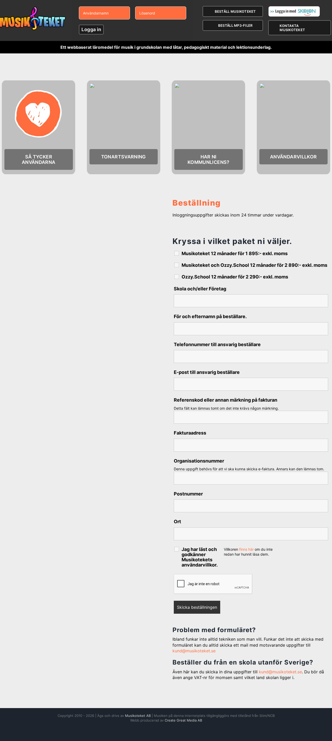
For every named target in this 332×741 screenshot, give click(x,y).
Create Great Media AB (183, 720)
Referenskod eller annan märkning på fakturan (225, 400)
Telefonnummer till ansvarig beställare (217, 344)
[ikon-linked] (208, 85)
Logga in (91, 29)
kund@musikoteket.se (194, 650)
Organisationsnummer (199, 461)
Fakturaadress (190, 433)
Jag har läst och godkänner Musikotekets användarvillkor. (200, 557)
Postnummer (188, 494)
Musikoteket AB (138, 716)
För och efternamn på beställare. (210, 316)
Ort (177, 521)
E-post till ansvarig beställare (207, 372)
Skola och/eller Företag (200, 288)
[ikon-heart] (38, 85)
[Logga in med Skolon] (294, 8)
